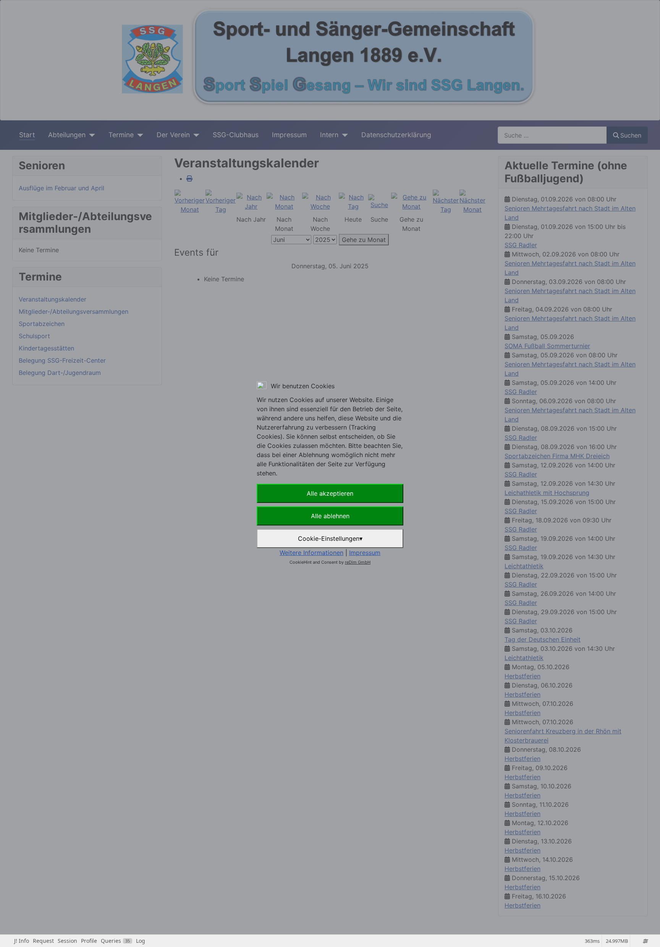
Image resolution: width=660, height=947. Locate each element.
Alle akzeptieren (330, 493)
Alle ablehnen (330, 516)
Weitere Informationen (311, 552)
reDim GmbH (357, 562)
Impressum (364, 552)
